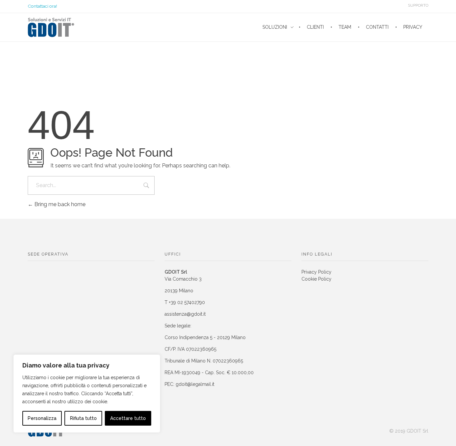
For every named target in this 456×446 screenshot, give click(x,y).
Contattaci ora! (42, 6)
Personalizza (42, 418)
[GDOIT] (51, 27)
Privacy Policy (316, 272)
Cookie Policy (316, 279)
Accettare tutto (128, 418)
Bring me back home (59, 204)
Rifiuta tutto (83, 418)
